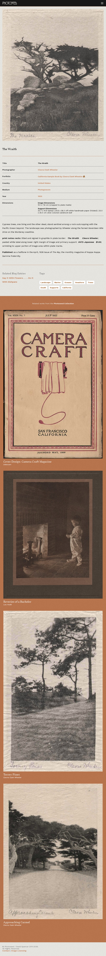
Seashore (79, 282)
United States (44, 183)
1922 (40, 196)
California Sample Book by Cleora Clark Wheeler (60, 176)
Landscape (46, 282)
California (66, 288)
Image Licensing (18, 951)
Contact (6, 951)
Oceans (68, 282)
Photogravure (44, 190)
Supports (54, 288)
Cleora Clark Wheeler (48, 170)
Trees (90, 282)
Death (43, 288)
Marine (57, 282)
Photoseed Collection (64, 303)
